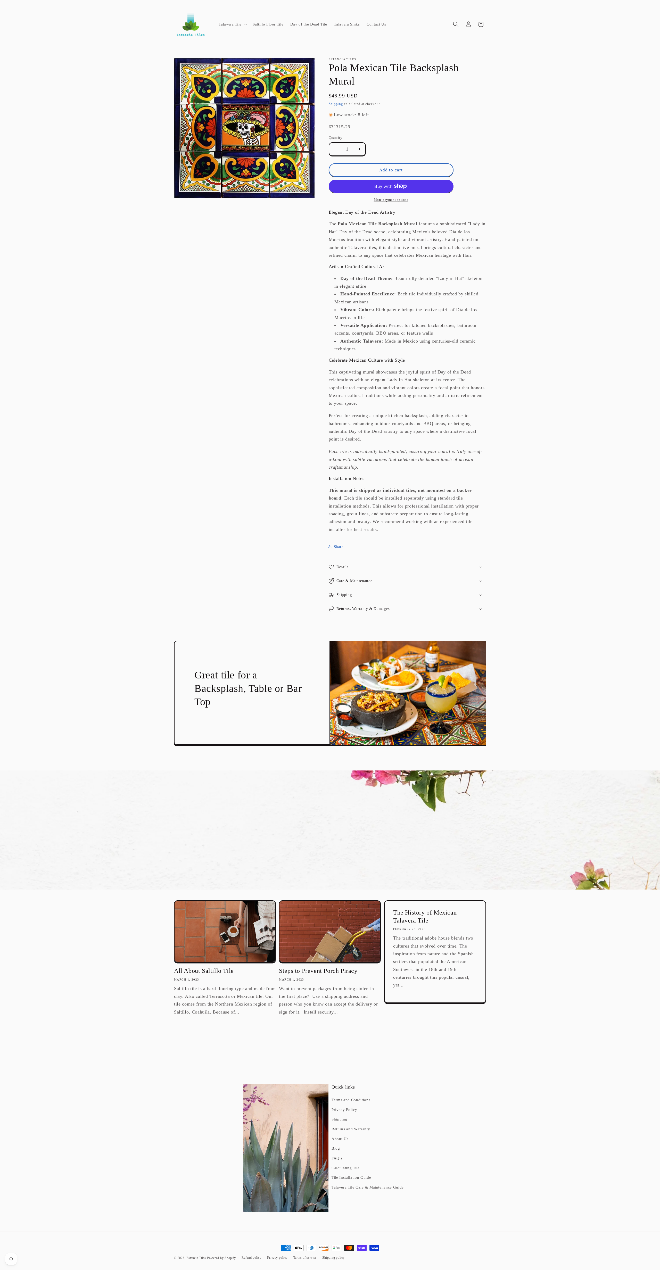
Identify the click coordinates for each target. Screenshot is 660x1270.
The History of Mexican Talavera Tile (425, 916)
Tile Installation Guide (351, 1177)
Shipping (336, 104)
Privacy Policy (344, 1109)
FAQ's (337, 1158)
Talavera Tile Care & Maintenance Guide (368, 1187)
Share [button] (339, 546)
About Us (340, 1138)
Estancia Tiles (196, 1258)
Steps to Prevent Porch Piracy (318, 970)
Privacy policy (277, 1257)
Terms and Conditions (351, 1100)
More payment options (391, 200)
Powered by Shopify (221, 1258)
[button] (232, 24)
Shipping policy (333, 1257)
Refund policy (251, 1257)
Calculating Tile (346, 1168)
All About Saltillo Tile (204, 970)
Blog (336, 1148)
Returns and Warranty (351, 1129)
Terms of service (305, 1257)
